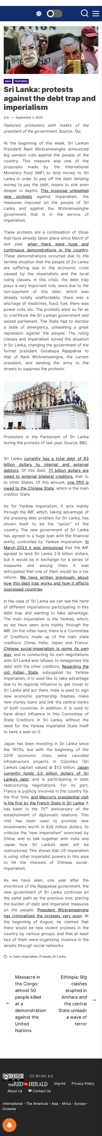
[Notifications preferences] (9, 1125)
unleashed (79, 190)
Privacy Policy (83, 1083)
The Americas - (38, 1103)
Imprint (60, 1083)
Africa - (68, 1103)
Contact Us (41, 1091)
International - (14, 1103)
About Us (14, 1091)
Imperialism (30, 956)
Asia (8, 81)
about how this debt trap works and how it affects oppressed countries (46, 583)
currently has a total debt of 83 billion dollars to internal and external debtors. (46, 464)
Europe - (81, 1103)
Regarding (71, 666)
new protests (18, 196)
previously (65, 577)
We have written (38, 577)
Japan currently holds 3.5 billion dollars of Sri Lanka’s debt (46, 773)
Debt (16, 956)
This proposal (55, 190)
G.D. (6, 117)
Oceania (9, 1109)
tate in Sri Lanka (68, 802)
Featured (21, 81)
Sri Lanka (59, 956)
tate (50, 488)
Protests (45, 956)
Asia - (56, 1103)
